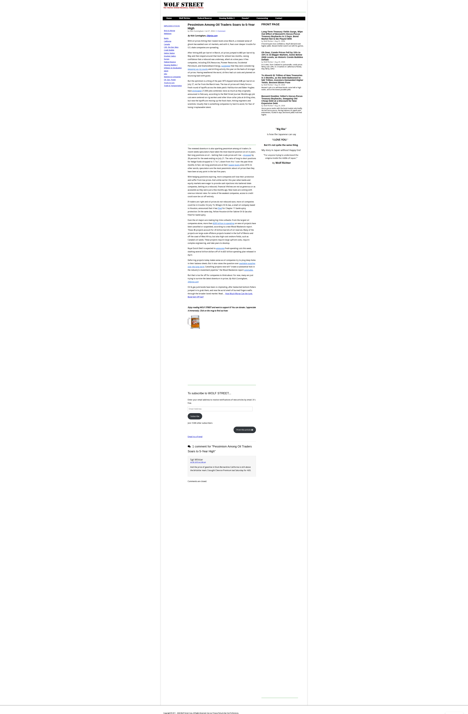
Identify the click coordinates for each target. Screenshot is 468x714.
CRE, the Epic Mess (171, 47)
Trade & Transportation (173, 86)
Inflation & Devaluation (173, 68)
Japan (166, 71)
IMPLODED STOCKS (172, 26)
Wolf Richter (184, 18)
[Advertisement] (261, 6)
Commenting (262, 18)
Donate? (245, 18)
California (167, 41)
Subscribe (194, 416)
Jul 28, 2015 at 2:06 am (198, 462)
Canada (167, 44)
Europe (166, 59)
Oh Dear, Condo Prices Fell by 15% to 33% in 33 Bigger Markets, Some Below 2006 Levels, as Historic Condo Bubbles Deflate (282, 56)
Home (169, 18)
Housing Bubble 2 (226, 18)
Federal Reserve (205, 18)
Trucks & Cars (169, 83)
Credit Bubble (169, 50)
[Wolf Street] (183, 8)
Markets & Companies (172, 77)
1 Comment (220, 31)
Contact (278, 18)
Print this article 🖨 (244, 430)
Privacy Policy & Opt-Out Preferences (225, 713)
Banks (166, 38)
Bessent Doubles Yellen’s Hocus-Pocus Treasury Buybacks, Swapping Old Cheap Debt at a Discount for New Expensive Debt (281, 100)
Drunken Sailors (170, 56)
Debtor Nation (169, 53)
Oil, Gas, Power (170, 80)
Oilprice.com (211, 36)
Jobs (165, 74)
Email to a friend (195, 437)
